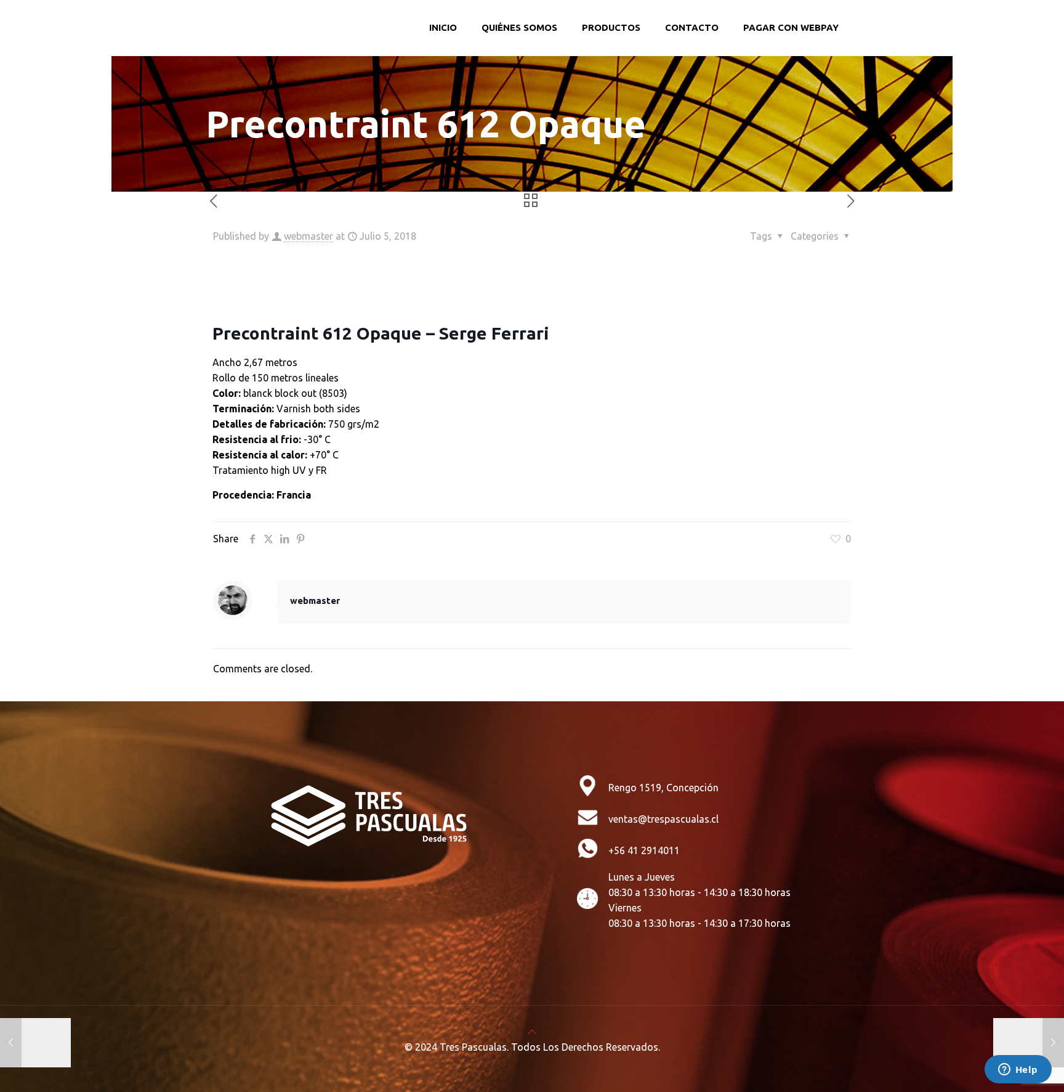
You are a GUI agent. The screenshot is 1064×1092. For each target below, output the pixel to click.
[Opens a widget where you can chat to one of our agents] (1018, 1070)
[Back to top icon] (532, 1031)
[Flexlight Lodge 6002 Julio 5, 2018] (1028, 1042)
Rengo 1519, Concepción (663, 787)
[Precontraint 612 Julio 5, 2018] (35, 1042)
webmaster (308, 236)
